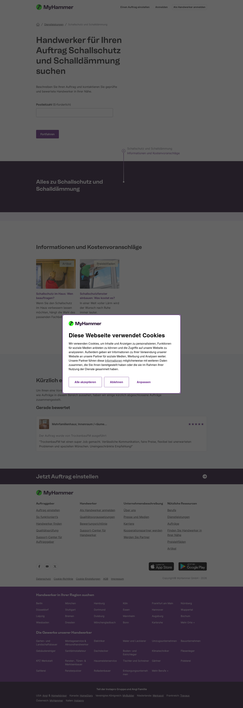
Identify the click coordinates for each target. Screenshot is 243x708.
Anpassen (144, 382)
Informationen (113, 360)
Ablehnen (116, 382)
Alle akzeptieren (85, 382)
